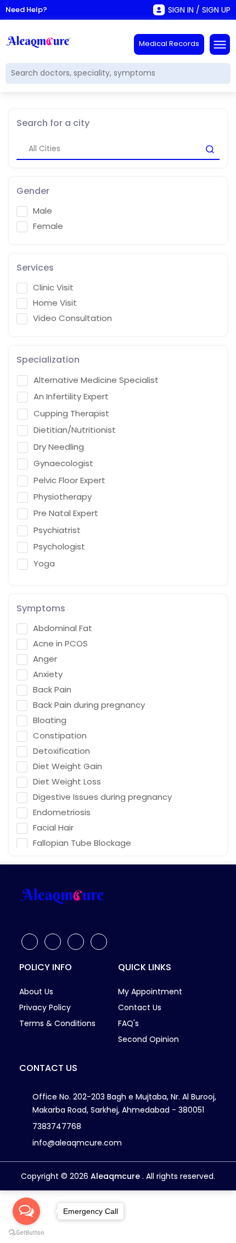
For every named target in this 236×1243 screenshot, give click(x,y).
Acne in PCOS (60, 644)
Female (48, 226)
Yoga (44, 564)
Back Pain (52, 690)
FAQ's (128, 1023)
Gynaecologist (63, 463)
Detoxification (61, 751)
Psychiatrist (57, 530)
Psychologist (59, 547)
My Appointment (150, 991)
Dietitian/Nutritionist (74, 430)
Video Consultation (72, 318)
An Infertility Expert (71, 397)
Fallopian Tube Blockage (82, 843)
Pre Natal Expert (65, 513)
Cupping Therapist (71, 414)
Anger (45, 659)
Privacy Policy (45, 1007)
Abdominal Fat (62, 628)
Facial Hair (53, 828)
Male (42, 211)
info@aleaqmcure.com (77, 1142)
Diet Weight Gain (67, 766)
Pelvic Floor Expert (69, 480)
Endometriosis (62, 812)
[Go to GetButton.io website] (26, 1232)
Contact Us (139, 1007)
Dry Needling (58, 447)
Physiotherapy (62, 497)
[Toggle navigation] (220, 44)
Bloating (49, 720)
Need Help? (26, 9)
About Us (36, 991)
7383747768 (56, 1126)
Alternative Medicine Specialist (96, 380)
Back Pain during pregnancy (89, 705)
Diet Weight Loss (67, 782)
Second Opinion (148, 1039)
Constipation (60, 736)
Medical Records (169, 43)
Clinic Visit (53, 288)
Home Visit (55, 303)
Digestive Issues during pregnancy (102, 797)
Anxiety (48, 674)
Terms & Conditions (57, 1023)
